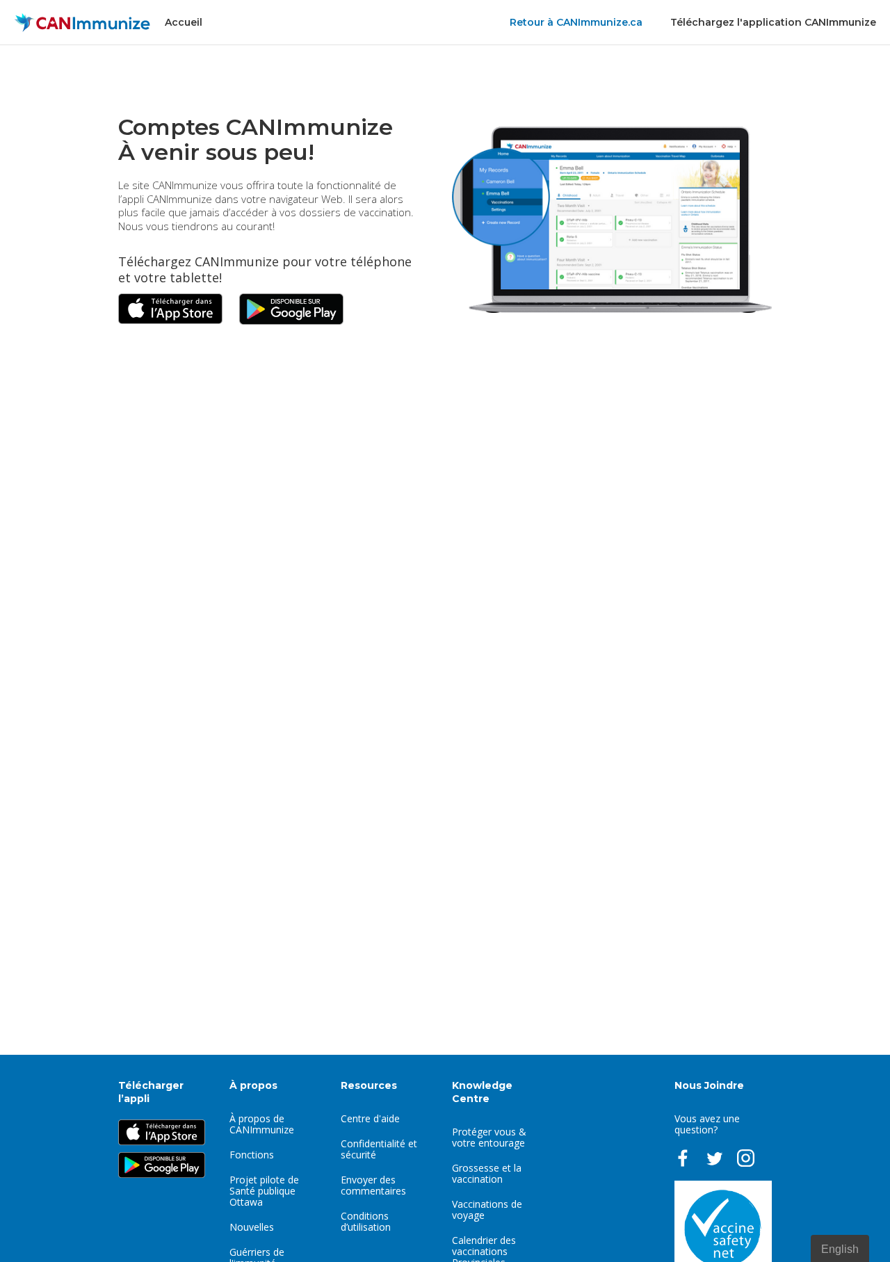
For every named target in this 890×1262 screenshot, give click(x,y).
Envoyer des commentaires (373, 1185)
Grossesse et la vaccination (486, 1173)
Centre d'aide (370, 1118)
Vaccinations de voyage (487, 1209)
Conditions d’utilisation (366, 1221)
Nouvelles (251, 1226)
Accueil (183, 22)
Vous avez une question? (707, 1124)
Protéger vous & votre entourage (489, 1137)
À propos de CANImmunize (261, 1124)
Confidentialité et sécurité (379, 1149)
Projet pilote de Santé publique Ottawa (264, 1190)
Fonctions (251, 1154)
